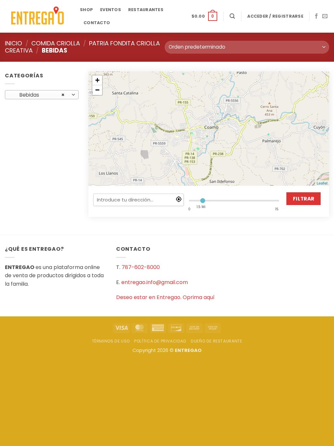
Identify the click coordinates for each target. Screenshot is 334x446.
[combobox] (42, 94)
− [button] (97, 90)
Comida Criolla (55, 43)
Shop (86, 9)
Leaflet (322, 182)
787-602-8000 (141, 267)
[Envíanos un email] (324, 16)
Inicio (13, 43)
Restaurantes (145, 9)
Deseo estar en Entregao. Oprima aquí (165, 297)
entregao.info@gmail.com (154, 282)
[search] (138, 200)
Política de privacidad (160, 341)
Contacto (97, 22)
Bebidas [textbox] (38, 94)
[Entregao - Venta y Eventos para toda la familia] (37, 16)
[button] (204, 16)
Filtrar (303, 198)
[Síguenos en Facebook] (316, 16)
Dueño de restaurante (216, 341)
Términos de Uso (111, 341)
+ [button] (97, 80)
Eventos (110, 9)
